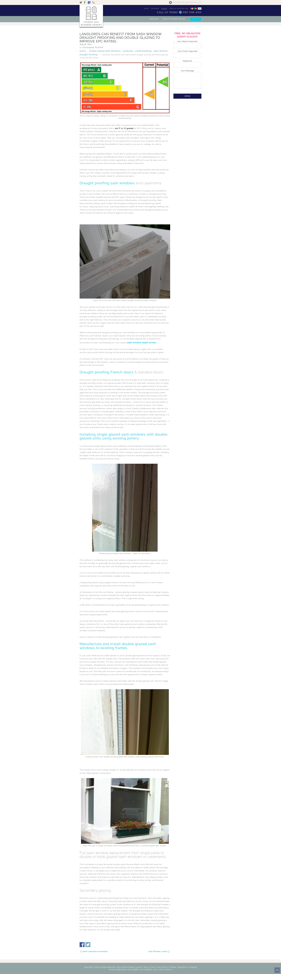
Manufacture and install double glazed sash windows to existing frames (118, 646)
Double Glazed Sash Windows (105, 51)
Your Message (187, 71)
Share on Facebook (82, 944)
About (146, 8)
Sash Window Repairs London (129, 967)
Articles (164, 8)
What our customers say (178, 8)
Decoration (155, 8)
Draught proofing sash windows (107, 183)
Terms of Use (148, 967)
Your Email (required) (187, 51)
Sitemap (172, 967)
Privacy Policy (162, 967)
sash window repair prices (141, 342)
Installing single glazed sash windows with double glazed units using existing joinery (123, 436)
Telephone (187, 61)
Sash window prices (174, 19)
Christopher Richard (92, 47)
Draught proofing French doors (107, 372)
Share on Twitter (87, 944)
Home (83, 51)
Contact (195, 19)
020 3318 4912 (192, 12)
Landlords (127, 51)
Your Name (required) (187, 41)
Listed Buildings (143, 51)
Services (153, 19)
